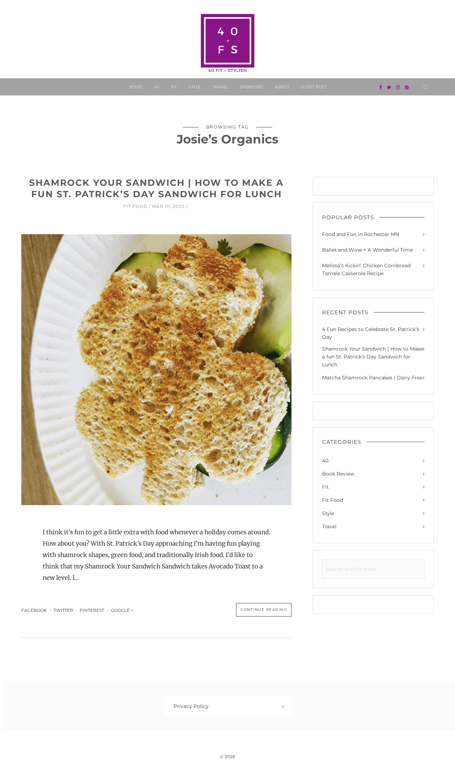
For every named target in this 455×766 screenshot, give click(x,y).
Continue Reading (264, 609)
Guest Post (313, 86)
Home (135, 86)
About (282, 86)
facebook (34, 610)
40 (156, 86)
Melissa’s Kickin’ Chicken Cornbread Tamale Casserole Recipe (366, 269)
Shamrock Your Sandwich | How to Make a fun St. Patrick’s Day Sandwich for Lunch (372, 357)
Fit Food (135, 206)
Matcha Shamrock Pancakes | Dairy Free (372, 377)
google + (122, 610)
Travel (220, 86)
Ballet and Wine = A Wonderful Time (367, 250)
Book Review (338, 474)
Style (194, 86)
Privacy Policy (191, 706)
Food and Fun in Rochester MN (360, 234)
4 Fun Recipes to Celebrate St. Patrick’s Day (370, 333)
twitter (63, 610)
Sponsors (251, 86)
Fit (174, 86)
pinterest (92, 610)
